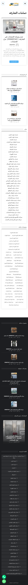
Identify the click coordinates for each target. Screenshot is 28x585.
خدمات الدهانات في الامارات (13, 142)
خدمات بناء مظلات (13, 161)
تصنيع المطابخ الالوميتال (19, 266)
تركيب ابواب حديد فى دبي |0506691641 (14, 349)
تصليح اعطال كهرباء (17, 260)
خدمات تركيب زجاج (13, 195)
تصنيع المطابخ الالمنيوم (9, 263)
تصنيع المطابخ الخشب (8, 266)
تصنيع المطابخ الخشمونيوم (14, 271)
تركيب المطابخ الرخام (9, 257)
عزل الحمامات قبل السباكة (14, 305)
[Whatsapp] (4, 581)
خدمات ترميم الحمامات (13, 198)
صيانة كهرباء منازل (20, 299)
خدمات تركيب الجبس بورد (13, 173)
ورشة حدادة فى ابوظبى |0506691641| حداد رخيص (14, 335)
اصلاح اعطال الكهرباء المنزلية (17, 235)
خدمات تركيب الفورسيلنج (13, 186)
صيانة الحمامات (8, 291)
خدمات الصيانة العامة (13, 152)
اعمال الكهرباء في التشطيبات (13, 243)
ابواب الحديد (13, 461)
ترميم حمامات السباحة (13, 549)
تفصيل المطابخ (19, 288)
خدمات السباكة (13, 144)
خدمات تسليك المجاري (13, 202)
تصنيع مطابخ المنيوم (18, 280)
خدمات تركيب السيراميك (13, 176)
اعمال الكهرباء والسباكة (17, 252)
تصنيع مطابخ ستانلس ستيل (9, 285)
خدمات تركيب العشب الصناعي (13, 181)
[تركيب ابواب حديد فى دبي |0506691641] (14, 343)
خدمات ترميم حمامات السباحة (13, 200)
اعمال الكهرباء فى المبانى (14, 241)
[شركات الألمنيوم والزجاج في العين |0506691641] (14, 404)
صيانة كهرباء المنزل (9, 296)
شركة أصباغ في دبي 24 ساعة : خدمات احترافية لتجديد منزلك (13, 456)
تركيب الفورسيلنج (13, 529)
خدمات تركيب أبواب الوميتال (13, 164)
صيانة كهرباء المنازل (18, 296)
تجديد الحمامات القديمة (17, 254)
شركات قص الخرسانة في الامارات (13, 219)
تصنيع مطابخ (9, 274)
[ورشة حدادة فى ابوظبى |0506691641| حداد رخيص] (14, 330)
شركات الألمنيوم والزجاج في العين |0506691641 (14, 409)
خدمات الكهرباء (13, 154)
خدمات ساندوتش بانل (13, 207)
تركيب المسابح (13, 532)
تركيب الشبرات (13, 519)
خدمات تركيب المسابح (13, 188)
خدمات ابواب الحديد (13, 135)
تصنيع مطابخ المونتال (9, 280)
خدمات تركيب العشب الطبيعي (13, 183)
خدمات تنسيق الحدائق (13, 205)
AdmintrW (12, 44)
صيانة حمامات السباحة (19, 293)
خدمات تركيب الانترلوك (13, 169)
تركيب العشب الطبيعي (13, 526)
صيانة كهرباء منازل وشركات (9, 299)
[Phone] (4, 577)
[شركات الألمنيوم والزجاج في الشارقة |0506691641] (14, 391)
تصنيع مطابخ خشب (19, 285)
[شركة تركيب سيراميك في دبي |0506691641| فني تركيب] (14, 113)
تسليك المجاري (13, 553)
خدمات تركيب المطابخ (13, 190)
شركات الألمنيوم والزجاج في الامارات (13, 217)
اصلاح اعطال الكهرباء (14, 232)
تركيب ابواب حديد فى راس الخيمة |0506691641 (14, 362)
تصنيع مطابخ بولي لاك (9, 282)
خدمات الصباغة (13, 149)
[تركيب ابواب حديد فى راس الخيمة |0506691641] (14, 357)
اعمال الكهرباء (7, 235)
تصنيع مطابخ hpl (18, 277)
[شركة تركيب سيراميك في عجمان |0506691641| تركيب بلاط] (14, 83)
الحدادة (13, 468)
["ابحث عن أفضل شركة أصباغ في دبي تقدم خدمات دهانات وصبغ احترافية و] (14, 4)
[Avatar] (17, 45)
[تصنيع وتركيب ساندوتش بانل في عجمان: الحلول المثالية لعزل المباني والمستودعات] (14, 375)
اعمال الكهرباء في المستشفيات (14, 249)
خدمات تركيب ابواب (13, 166)
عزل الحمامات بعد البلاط (8, 302)
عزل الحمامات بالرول (19, 302)
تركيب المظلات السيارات (13, 539)
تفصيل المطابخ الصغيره (17, 291)
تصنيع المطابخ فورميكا (17, 274)
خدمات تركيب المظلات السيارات (13, 193)
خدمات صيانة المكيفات (13, 210)
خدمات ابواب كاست (13, 137)
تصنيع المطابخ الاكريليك (19, 263)
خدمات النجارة (13, 156)
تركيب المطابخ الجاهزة (19, 257)
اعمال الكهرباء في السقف (14, 246)
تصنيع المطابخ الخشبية (14, 268)
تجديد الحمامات (8, 252)
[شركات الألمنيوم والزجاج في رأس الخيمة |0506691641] (14, 98)
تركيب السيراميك (13, 515)
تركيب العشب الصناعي (13, 522)
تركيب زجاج (13, 542)
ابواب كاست (13, 464)
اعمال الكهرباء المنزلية (14, 238)
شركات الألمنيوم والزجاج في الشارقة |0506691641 (14, 396)
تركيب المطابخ (8, 254)
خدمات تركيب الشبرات (13, 178)
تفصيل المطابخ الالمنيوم (10, 288)
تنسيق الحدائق (13, 556)
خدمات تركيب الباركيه (13, 171)
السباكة (13, 474)
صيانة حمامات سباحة (8, 293)
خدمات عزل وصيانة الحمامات (13, 212)
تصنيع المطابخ (9, 260)
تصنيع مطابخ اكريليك (9, 277)
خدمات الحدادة (13, 139)
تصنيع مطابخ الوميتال (19, 282)
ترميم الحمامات (13, 546)
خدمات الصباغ (13, 147)
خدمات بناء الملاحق (13, 159)
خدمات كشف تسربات (13, 215)
